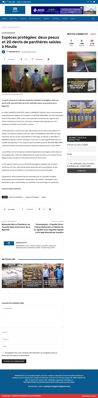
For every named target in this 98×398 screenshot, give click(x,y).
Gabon (44, 197)
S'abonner (92, 40)
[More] (48, 59)
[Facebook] (88, 1)
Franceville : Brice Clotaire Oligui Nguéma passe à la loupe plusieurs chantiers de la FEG (53, 283)
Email (69, 154)
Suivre (81, 40)
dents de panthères (16, 197)
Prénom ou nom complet (77, 145)
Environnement (14, 27)
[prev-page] (3, 292)
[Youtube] (94, 1)
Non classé (11, 278)
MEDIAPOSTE (14, 52)
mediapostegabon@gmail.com (57, 386)
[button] (93, 18)
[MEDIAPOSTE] (4, 51)
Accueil (4, 27)
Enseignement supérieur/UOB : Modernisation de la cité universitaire (12, 283)
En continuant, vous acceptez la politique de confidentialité (80, 164)
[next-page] (7, 292)
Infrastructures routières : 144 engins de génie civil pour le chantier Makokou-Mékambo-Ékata (32, 283)
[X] (91, 1)
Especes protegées (32, 197)
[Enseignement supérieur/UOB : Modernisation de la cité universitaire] (12, 276)
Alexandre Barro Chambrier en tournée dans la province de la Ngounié (16, 227)
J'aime (71, 40)
